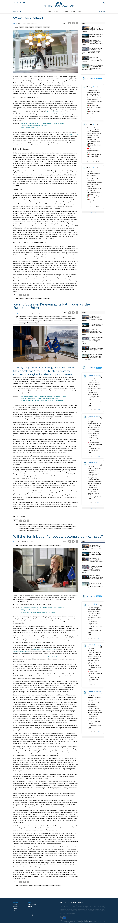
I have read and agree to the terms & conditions (59, 474)
